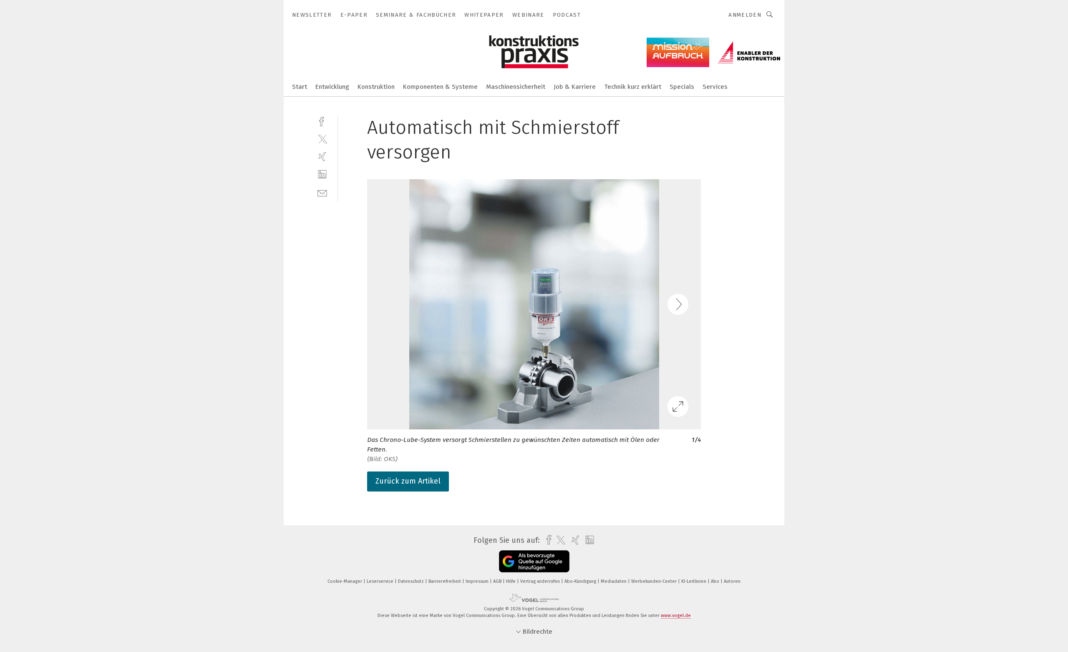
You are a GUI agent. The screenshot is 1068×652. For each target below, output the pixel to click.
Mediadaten (614, 581)
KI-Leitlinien (694, 581)
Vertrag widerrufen (540, 581)
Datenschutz (411, 581)
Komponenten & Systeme (440, 86)
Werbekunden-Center (654, 581)
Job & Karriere (575, 86)
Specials (682, 86)
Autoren (732, 581)
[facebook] (322, 120)
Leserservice (381, 581)
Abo (715, 581)
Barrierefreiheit (445, 581)
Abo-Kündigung (580, 581)
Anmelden (744, 14)
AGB (498, 581)
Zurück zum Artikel (408, 481)
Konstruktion (376, 86)
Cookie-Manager (345, 581)
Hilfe (511, 581)
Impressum (478, 581)
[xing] (322, 156)
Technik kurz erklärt (632, 86)
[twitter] (322, 138)
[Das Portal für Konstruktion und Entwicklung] (299, 86)
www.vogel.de (676, 615)
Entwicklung (332, 86)
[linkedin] (322, 174)
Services (715, 86)
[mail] (322, 192)
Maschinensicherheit (515, 86)
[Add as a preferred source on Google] (534, 561)
